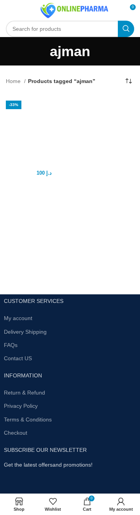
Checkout (15, 433)
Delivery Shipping (25, 332)
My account (18, 318)
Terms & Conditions (28, 419)
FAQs (11, 345)
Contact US (18, 358)
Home (14, 81)
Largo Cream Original (37, 164)
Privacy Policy (21, 406)
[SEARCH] (126, 29)
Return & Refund (24, 392)
